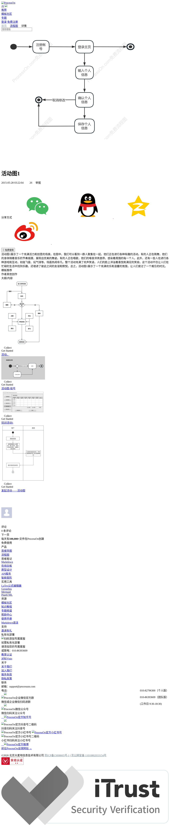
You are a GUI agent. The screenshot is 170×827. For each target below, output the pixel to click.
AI (2, 6)
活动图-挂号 (8, 388)
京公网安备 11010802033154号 (88, 755)
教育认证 (6, 654)
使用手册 (6, 618)
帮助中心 (6, 614)
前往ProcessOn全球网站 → (16, 748)
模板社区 (6, 13)
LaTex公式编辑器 (11, 585)
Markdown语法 (9, 622)
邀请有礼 (6, 630)
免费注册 (12, 21)
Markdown (7, 562)
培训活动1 (7, 422)
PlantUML (7, 594)
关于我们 (6, 666)
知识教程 (6, 606)
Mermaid (6, 591)
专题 (4, 17)
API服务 (6, 573)
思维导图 (6, 550)
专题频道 (6, 610)
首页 (4, 25)
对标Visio (6, 658)
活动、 (5, 354)
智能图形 (6, 577)
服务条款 (6, 674)
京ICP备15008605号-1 (56, 755)
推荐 (4, 9)
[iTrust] (85, 824)
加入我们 (6, 670)
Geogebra (6, 588)
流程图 (14, 25)
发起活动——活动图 (13, 490)
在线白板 (6, 565)
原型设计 (6, 569)
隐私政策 (6, 678)
